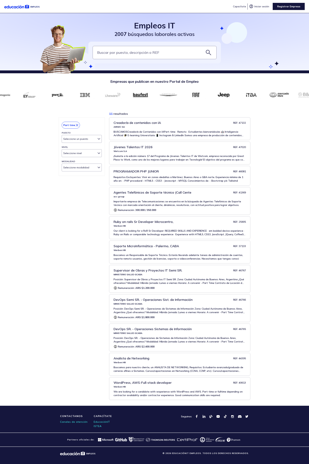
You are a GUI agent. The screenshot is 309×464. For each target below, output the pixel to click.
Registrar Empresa (288, 6)
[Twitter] (247, 416)
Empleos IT (154, 25)
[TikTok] (225, 416)
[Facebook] (197, 416)
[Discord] (239, 416)
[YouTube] (218, 416)
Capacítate (239, 6)
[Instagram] (232, 416)
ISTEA (98, 426)
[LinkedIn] (204, 416)
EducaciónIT (102, 421)
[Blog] (211, 416)
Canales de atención (74, 421)
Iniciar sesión (259, 6)
